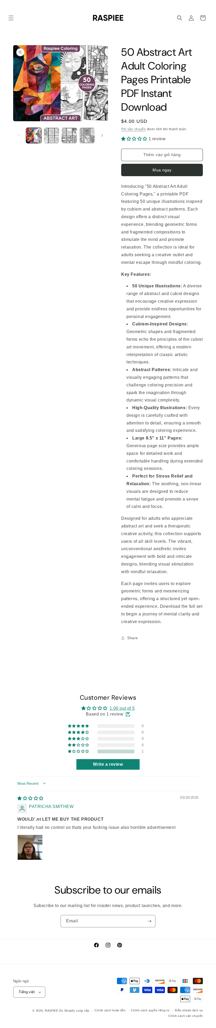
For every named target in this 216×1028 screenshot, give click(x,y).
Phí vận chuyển (133, 129)
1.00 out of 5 (122, 708)
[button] (11, 18)
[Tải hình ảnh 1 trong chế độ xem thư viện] (33, 135)
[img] (30, 798)
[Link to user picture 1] (30, 847)
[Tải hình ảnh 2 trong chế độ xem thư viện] (51, 135)
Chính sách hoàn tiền (110, 1010)
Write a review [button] (108, 764)
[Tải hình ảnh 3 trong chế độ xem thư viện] (69, 135)
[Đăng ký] (149, 921)
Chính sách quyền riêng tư (150, 1010)
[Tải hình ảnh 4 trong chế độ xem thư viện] (87, 135)
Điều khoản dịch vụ (189, 1010)
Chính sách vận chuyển (185, 1015)
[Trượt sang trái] (19, 135)
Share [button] (132, 638)
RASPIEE (51, 1010)
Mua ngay (162, 170)
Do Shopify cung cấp (74, 1010)
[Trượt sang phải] (102, 135)
